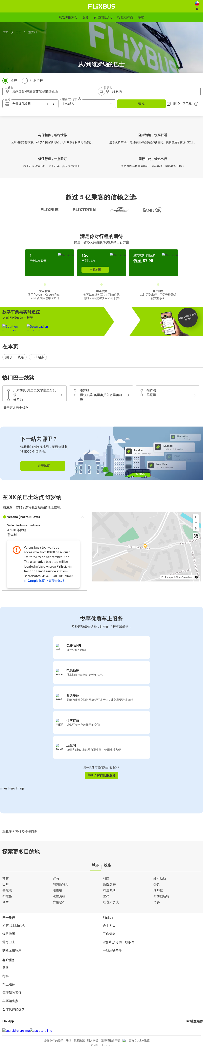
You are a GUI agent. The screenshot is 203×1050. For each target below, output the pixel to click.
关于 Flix (109, 925)
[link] (101, 453)
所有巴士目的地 (13, 925)
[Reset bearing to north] (196, 528)
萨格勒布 (59, 902)
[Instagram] (186, 1031)
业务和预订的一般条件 (118, 942)
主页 (6, 32)
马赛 (156, 902)
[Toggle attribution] (196, 577)
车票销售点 (10, 1001)
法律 (68, 1040)
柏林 (5, 878)
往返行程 (36, 80)
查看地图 (95, 269)
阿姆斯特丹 (61, 884)
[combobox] (55, 91)
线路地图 (8, 934)
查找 (141, 104)
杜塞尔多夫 (111, 902)
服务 (5, 968)
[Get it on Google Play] (16, 1030)
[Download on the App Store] (41, 1030)
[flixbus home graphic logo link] (101, 6)
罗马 (56, 878)
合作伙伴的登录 (13, 1009)
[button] (44, 517)
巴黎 (5, 884)
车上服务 (8, 984)
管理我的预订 (11, 993)
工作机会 (109, 934)
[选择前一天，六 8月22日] (47, 103)
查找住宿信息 (182, 104)
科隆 (106, 878)
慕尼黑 (7, 890)
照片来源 (92, 1040)
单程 (14, 80)
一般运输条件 (112, 950)
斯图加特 (109, 884)
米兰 (5, 902)
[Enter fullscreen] (196, 536)
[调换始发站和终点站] (101, 91)
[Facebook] (185, 1031)
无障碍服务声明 (110, 1040)
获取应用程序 (11, 950)
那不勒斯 (159, 878)
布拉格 (7, 896)
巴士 (18, 32)
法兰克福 (59, 896)
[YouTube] (187, 1031)
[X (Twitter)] (190, 1031)
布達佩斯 (109, 890)
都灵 (156, 884)
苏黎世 (158, 890)
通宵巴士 (8, 942)
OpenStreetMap (184, 577)
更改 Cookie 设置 (139, 1040)
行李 (5, 976)
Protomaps (167, 577)
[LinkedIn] (188, 1031)
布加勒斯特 (161, 896)
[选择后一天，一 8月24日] (53, 103)
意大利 (32, 32)
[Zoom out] (196, 523)
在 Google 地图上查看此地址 (44, 581)
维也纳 (57, 890)
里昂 (106, 896)
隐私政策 (79, 1040)
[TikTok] (191, 1031)
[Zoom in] (196, 517)
